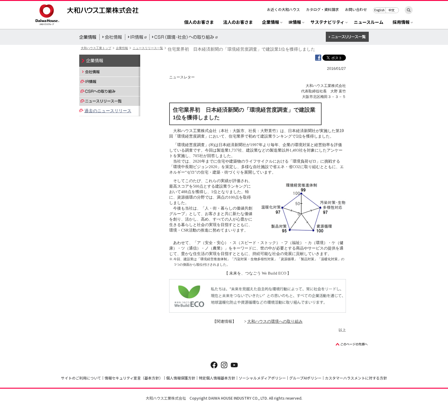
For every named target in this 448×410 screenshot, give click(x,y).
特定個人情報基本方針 (217, 377)
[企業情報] (109, 61)
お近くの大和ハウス (283, 9)
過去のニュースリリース (107, 110)
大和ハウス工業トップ (96, 48)
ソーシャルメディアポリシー (262, 377)
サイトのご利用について (81, 377)
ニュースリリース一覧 (148, 48)
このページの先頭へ (352, 344)
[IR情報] (109, 81)
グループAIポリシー (305, 377)
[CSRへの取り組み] (109, 91)
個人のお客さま (199, 22)
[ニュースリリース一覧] (109, 101)
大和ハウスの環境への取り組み (275, 321)
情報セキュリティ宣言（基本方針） (134, 377)
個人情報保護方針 (180, 377)
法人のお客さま (238, 22)
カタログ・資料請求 (322, 9)
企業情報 (122, 48)
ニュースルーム (368, 22)
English (379, 10)
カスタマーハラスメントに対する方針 (356, 377)
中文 (392, 10)
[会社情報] (109, 72)
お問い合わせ (356, 9)
